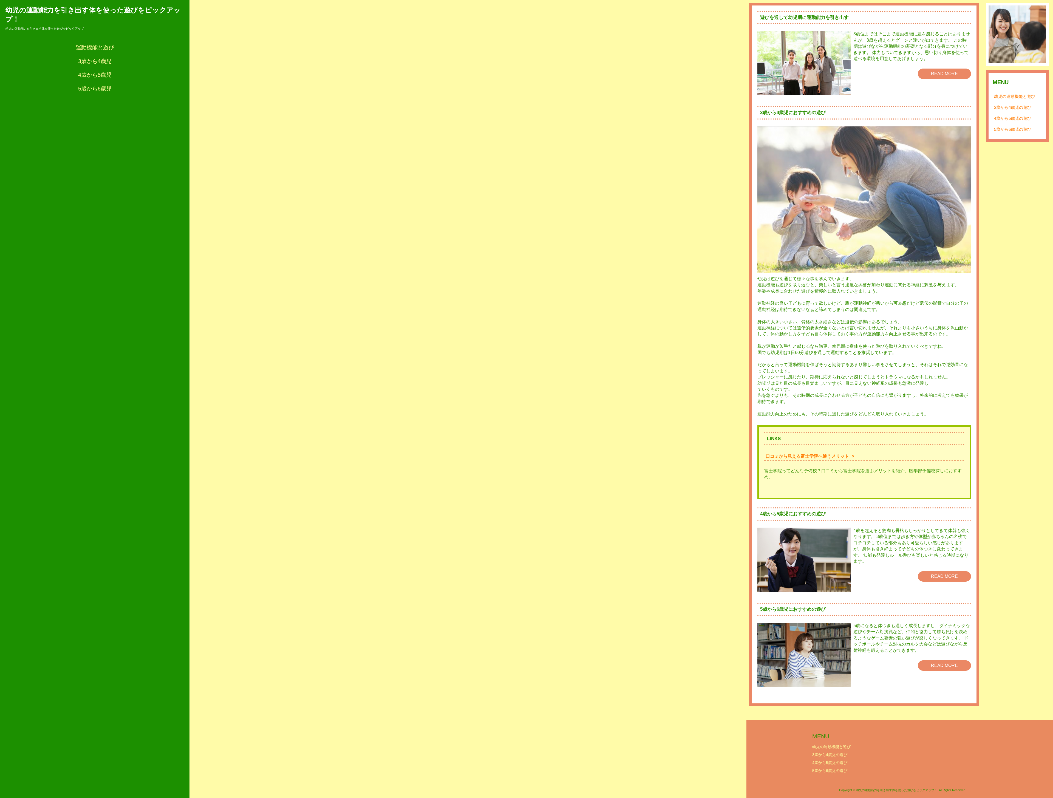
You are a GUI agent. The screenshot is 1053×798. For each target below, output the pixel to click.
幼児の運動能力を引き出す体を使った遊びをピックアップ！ (93, 14)
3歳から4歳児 (95, 61)
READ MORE (944, 73)
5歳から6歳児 (95, 89)
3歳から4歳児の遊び (1012, 107)
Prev (995, 34)
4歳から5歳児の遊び (1012, 118)
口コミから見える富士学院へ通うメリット (807, 456)
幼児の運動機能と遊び (1014, 96)
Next (1039, 34)
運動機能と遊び (95, 47)
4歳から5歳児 (95, 75)
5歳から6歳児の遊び (1012, 129)
